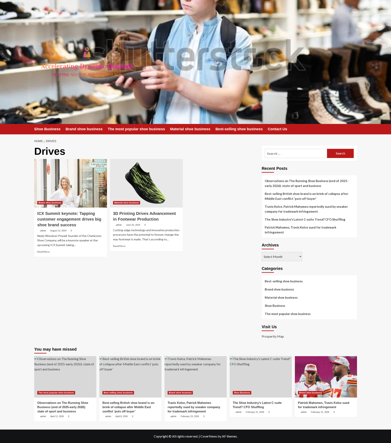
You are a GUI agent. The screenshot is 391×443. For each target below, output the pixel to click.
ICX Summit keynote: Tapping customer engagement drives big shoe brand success (69, 219)
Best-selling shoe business (239, 129)
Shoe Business (47, 129)
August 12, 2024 (58, 230)
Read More (43, 251)
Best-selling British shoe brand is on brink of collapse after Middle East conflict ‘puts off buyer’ (306, 196)
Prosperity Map (273, 336)
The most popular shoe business (136, 129)
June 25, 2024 (133, 225)
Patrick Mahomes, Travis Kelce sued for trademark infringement (300, 229)
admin (43, 230)
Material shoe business (190, 129)
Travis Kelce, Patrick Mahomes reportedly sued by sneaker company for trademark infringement (306, 209)
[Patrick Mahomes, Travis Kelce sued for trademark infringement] (326, 377)
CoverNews (208, 436)
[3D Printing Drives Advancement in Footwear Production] (146, 183)
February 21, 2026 (255, 412)
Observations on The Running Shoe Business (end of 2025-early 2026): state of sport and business (306, 183)
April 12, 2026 (57, 416)
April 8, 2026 (121, 416)
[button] (354, 129)
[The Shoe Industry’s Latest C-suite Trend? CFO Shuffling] (261, 377)
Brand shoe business (84, 129)
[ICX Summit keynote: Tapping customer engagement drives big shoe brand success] (70, 183)
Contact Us (277, 129)
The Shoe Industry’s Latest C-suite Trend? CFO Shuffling (305, 219)
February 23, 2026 (190, 416)
